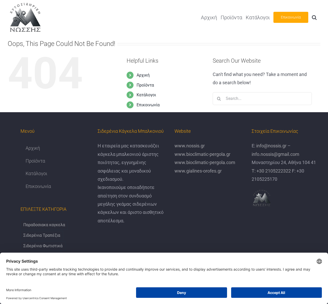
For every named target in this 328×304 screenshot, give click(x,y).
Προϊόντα (145, 85)
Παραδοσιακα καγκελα (44, 224)
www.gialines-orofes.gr (198, 171)
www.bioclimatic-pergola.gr (202, 154)
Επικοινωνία (148, 104)
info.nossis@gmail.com (275, 154)
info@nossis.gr (270, 145)
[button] (314, 17)
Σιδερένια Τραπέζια (41, 235)
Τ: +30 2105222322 (271, 171)
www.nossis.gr (190, 145)
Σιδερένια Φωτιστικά (43, 245)
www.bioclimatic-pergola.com (205, 162)
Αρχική (143, 75)
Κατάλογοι (146, 94)
